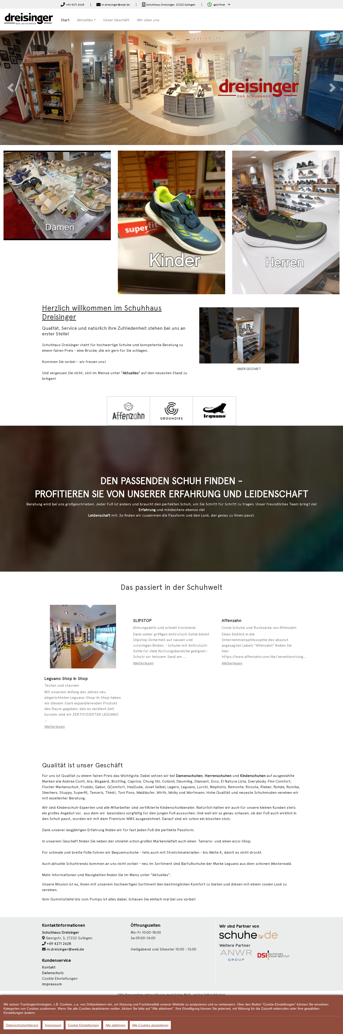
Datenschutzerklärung (22, 1025)
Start (65, 20)
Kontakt (49, 967)
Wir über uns (148, 20)
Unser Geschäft (116, 20)
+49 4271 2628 (58, 943)
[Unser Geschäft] (249, 335)
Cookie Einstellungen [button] (59, 978)
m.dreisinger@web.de (65, 949)
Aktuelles (85, 20)
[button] (218, 4)
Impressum (52, 984)
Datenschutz (53, 973)
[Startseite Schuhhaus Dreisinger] (29, 19)
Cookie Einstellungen (83, 1025)
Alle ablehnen (115, 1025)
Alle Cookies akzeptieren (150, 1025)
